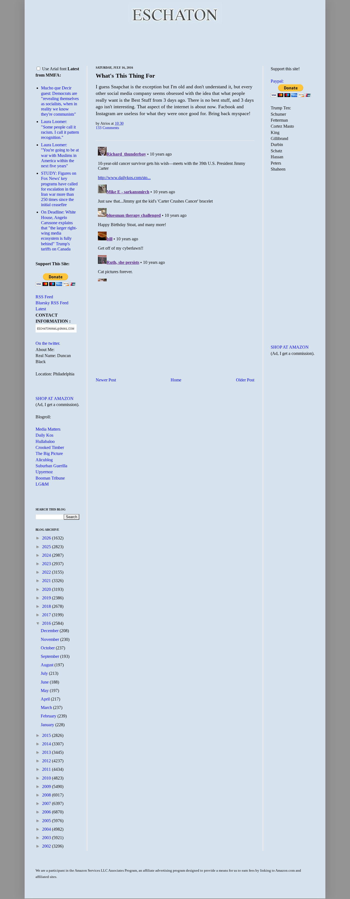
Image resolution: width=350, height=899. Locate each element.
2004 (47, 829)
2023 (47, 563)
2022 (47, 572)
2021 (47, 580)
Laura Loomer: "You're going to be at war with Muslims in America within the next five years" (60, 155)
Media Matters (48, 429)
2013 (47, 752)
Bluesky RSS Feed (52, 302)
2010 (47, 778)
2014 (47, 744)
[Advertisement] (175, 43)
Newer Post (106, 380)
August (47, 664)
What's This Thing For (125, 75)
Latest (41, 309)
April (46, 699)
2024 (47, 555)
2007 (47, 803)
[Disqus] (175, 213)
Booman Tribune (50, 478)
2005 (47, 820)
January (48, 724)
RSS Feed (44, 296)
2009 (47, 786)
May (45, 690)
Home (176, 380)
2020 (47, 589)
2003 (47, 837)
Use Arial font (54, 68)
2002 (47, 846)
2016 (47, 623)
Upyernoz (44, 471)
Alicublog (44, 459)
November (50, 639)
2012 (47, 760)
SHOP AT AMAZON (55, 398)
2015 (47, 735)
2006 (47, 812)
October (48, 648)
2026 (47, 538)
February (49, 716)
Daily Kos (44, 435)
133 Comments (107, 127)
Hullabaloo (45, 441)
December (50, 630)
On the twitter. (48, 343)
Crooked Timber (50, 447)
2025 (47, 546)
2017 (47, 614)
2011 (47, 769)
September (50, 656)
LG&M (42, 484)
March (47, 707)
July (45, 673)
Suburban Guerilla (51, 465)
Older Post (245, 380)
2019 (47, 598)
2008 (47, 795)
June (45, 682)
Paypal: (277, 81)
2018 (47, 606)
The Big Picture (49, 453)
